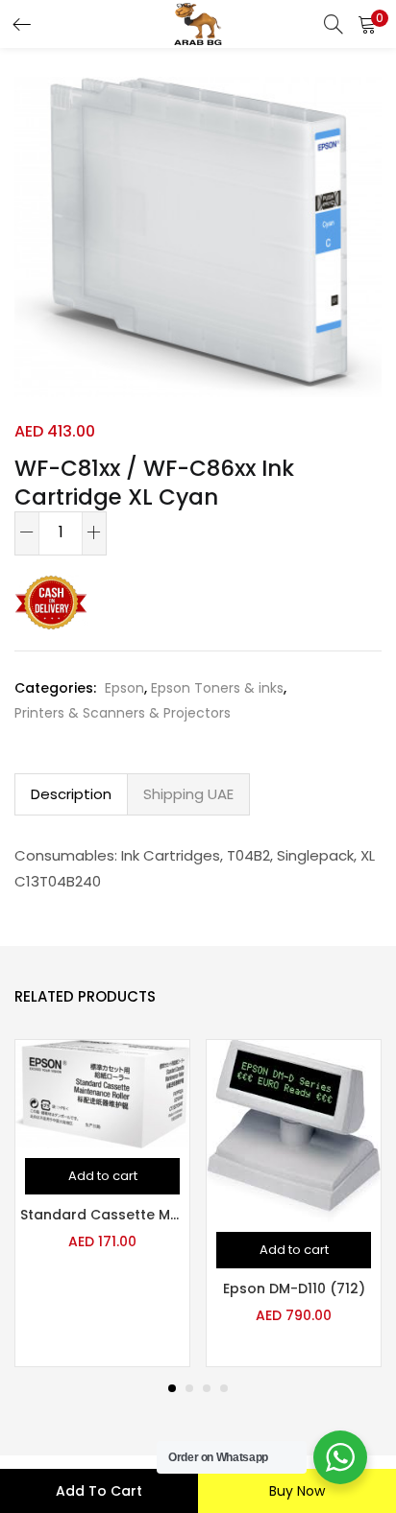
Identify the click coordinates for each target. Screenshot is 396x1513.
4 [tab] (224, 1388)
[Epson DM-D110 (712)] (294, 1130)
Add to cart (99, 1491)
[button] (367, 24)
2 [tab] (189, 1388)
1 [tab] (172, 1388)
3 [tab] (206, 1388)
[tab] (71, 794)
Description (71, 794)
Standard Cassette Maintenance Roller (102, 1214)
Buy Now (297, 1491)
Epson (124, 687)
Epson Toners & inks (217, 687)
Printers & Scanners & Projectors (122, 712)
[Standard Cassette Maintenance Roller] (102, 1092)
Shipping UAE (188, 794)
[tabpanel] (102, 1203)
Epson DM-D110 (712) (294, 1288)
